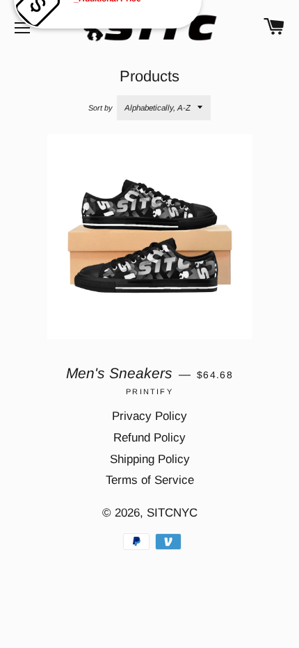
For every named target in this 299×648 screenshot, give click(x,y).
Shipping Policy (150, 459)
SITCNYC (172, 512)
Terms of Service (150, 480)
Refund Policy (149, 437)
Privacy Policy (149, 416)
